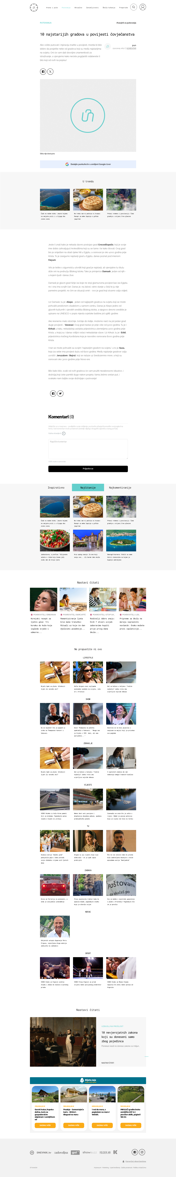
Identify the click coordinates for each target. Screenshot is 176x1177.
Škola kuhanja (109, 7)
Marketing (105, 1167)
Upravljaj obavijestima (135, 1161)
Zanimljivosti (92, 7)
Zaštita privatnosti (126, 1167)
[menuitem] (142, 7)
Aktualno (78, 7)
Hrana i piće (52, 7)
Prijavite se (88, 469)
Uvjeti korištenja (115, 1167)
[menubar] (142, 7)
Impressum (97, 1167)
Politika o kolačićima (139, 1167)
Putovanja (66, 7)
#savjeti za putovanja (126, 23)
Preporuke (123, 7)
